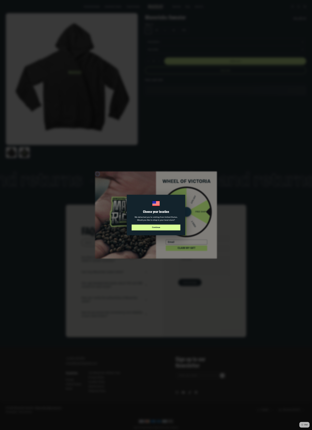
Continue (156, 227)
